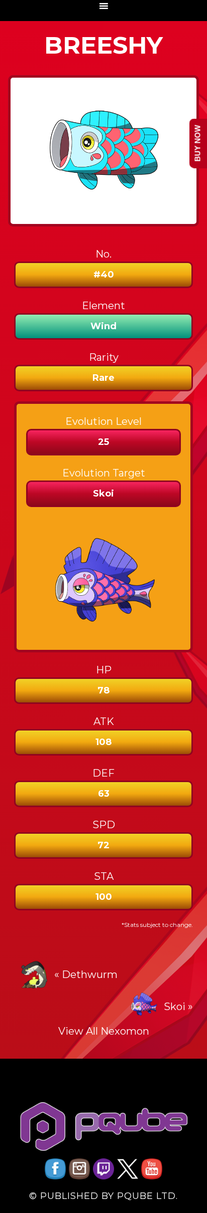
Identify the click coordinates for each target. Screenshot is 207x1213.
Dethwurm (90, 974)
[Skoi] (144, 1007)
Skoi (174, 1007)
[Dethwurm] (34, 974)
